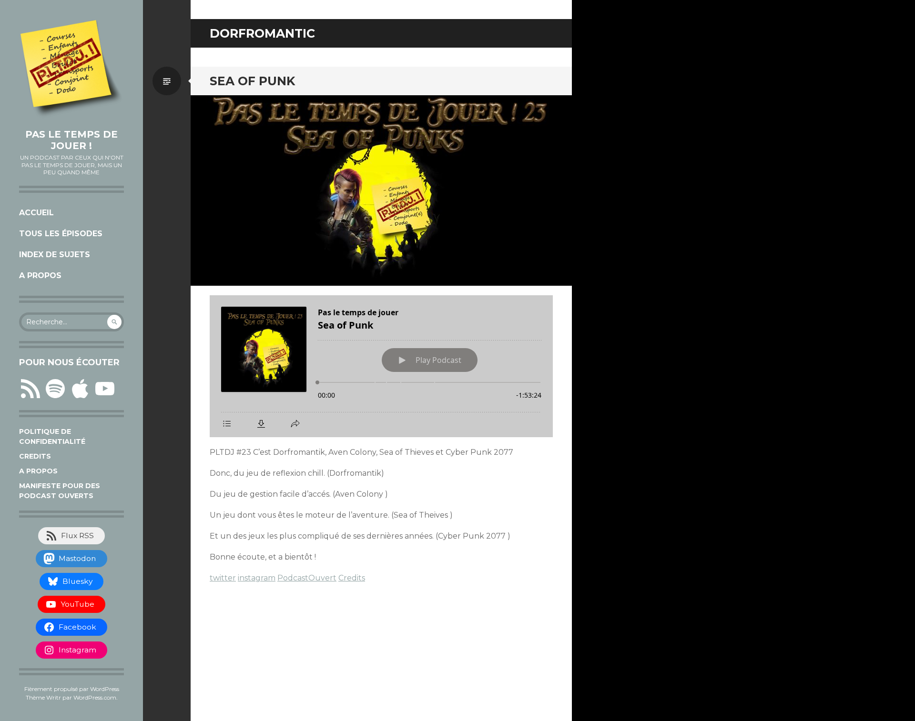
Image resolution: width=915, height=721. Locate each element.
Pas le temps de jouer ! (71, 140)
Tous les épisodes (60, 233)
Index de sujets (54, 254)
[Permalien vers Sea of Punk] (381, 190)
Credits (35, 456)
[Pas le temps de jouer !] (71, 69)
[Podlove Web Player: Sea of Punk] (381, 366)
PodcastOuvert (306, 577)
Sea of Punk (252, 81)
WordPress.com (94, 697)
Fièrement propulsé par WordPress (71, 688)
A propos (40, 275)
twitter (223, 577)
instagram (256, 577)
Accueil (36, 212)
